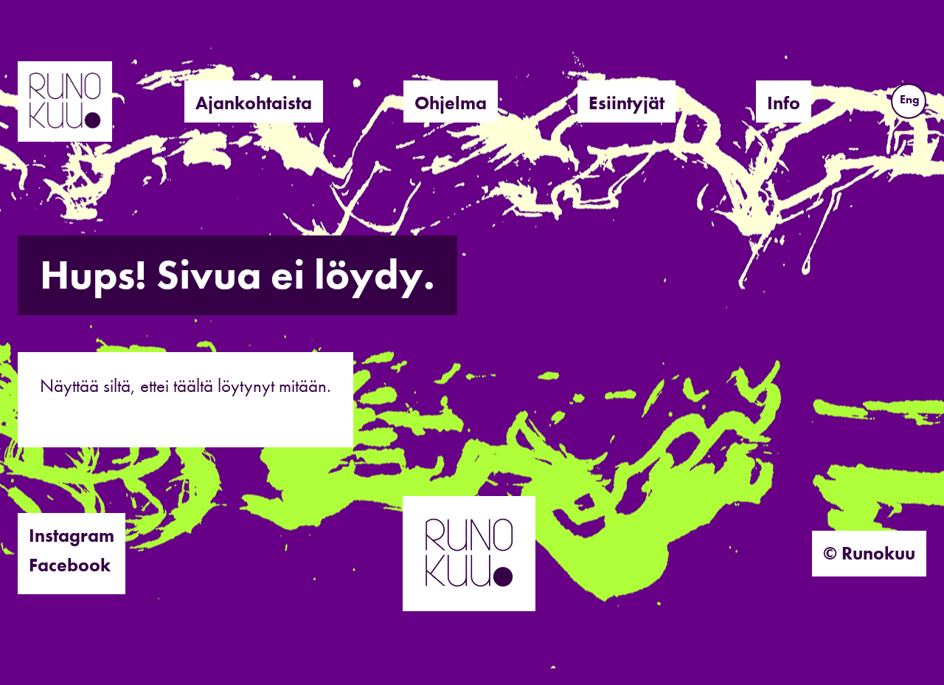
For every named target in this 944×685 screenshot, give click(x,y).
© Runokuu (869, 553)
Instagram (71, 535)
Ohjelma (450, 103)
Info (783, 103)
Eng (910, 99)
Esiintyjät (626, 103)
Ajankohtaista (253, 103)
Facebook (70, 565)
